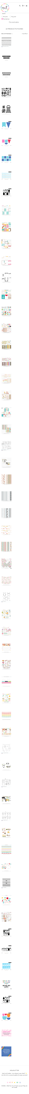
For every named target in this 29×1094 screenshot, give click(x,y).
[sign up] (18, 1082)
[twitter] (15, 1082)
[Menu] (26, 5)
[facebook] (10, 1082)
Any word (13, 16)
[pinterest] (13, 1082)
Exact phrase (6, 19)
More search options (14, 22)
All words (5, 16)
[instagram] (8, 1082)
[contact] (20, 1082)
